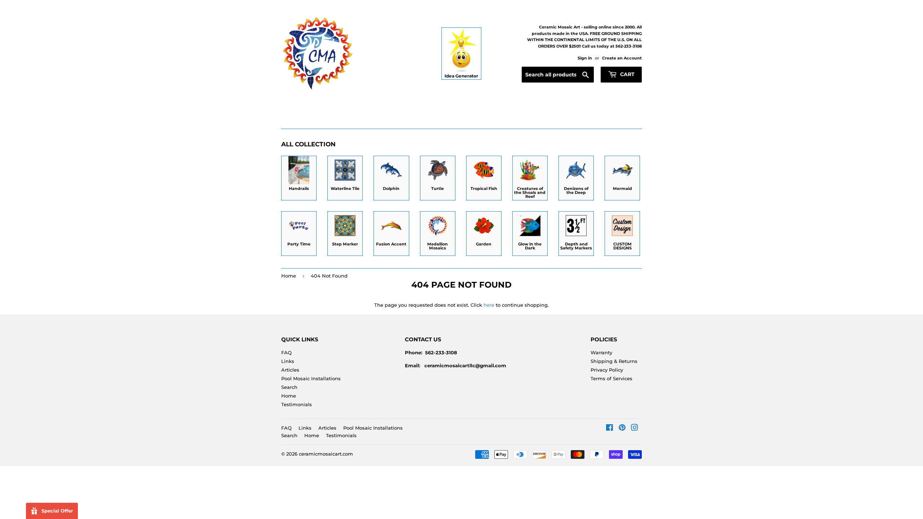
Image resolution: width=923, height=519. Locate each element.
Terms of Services (611, 378)
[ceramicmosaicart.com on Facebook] (609, 428)
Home (288, 276)
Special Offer (57, 511)
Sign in (585, 58)
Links (287, 361)
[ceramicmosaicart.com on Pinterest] (622, 428)
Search (289, 387)
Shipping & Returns (614, 361)
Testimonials (296, 404)
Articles (290, 370)
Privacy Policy (607, 370)
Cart (627, 74)
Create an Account (622, 58)
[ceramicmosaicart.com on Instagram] (634, 428)
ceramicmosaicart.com (326, 454)
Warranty (601, 352)
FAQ (286, 352)
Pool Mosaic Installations (311, 378)
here (488, 305)
